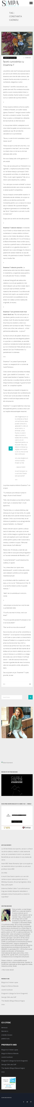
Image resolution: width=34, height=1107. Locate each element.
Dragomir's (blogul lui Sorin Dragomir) (14, 993)
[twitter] (27, 1102)
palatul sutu (5, 1039)
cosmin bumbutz (7, 990)
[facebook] (23, 1102)
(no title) (4, 873)
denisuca (4, 1028)
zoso (3, 1004)
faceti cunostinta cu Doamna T (13, 63)
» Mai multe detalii (7, 970)
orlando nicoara (6, 1035)
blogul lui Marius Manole (9, 986)
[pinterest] (30, 1102)
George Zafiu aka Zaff (8, 997)
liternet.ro (4, 1031)
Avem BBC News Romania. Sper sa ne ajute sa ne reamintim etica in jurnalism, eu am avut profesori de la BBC (16, 866)
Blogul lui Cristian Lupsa (9, 982)
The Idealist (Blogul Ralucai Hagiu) (13, 1001)
